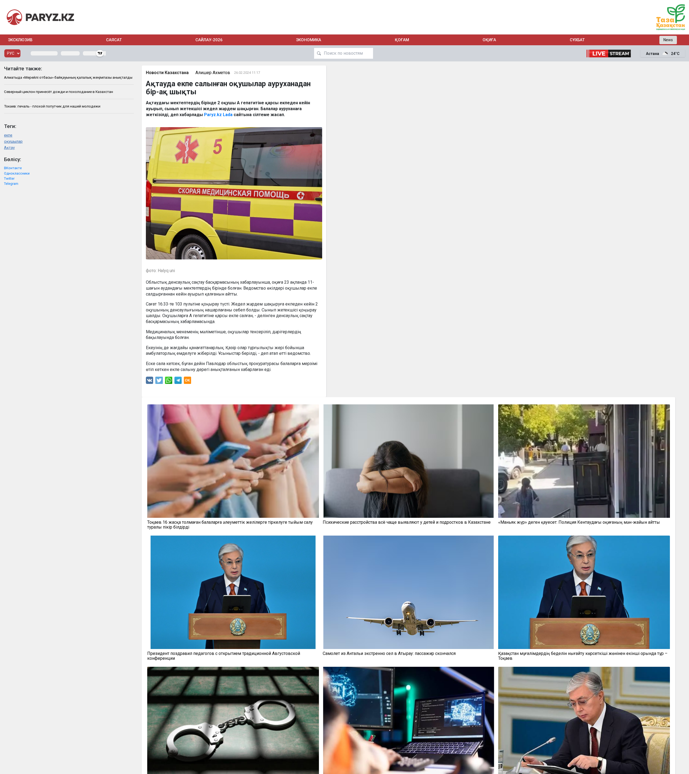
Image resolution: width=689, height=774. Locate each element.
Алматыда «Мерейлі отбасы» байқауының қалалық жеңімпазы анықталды (68, 77)
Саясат (114, 39)
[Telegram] (178, 382)
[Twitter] (159, 382)
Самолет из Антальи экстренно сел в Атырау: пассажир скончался (389, 653)
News (668, 40)
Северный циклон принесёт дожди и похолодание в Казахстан (58, 91)
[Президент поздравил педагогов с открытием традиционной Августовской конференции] (233, 592)
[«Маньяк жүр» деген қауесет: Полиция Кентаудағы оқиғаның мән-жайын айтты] (584, 461)
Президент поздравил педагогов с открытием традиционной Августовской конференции (223, 656)
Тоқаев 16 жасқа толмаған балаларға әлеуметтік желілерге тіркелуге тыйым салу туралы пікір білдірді (230, 525)
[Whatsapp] (168, 382)
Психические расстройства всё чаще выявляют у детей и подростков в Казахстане (407, 522)
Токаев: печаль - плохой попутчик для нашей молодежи (52, 106)
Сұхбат (577, 39)
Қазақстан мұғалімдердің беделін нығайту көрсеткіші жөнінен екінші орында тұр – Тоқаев (582, 656)
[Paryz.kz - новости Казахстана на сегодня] (40, 17)
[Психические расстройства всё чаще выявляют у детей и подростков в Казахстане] (408, 461)
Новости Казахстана (167, 72)
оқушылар (13, 141)
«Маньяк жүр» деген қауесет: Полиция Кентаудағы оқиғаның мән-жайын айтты (579, 522)
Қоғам (402, 39)
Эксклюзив (20, 39)
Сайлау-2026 (209, 39)
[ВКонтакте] (149, 382)
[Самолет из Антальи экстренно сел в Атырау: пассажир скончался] (408, 592)
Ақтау (9, 147)
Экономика (308, 39)
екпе (8, 135)
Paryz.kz (213, 114)
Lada (228, 114)
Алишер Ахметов (212, 72)
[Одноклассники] (187, 382)
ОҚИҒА (489, 39)
